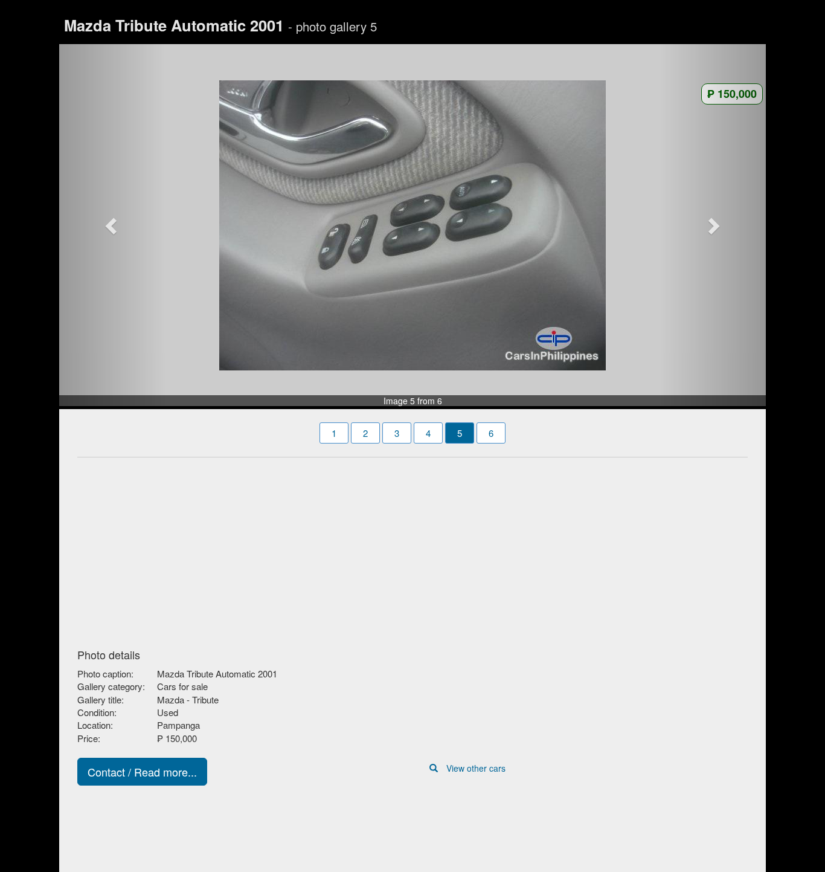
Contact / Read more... (142, 772)
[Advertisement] (412, 549)
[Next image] (713, 225)
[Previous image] (112, 225)
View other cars (476, 768)
